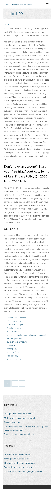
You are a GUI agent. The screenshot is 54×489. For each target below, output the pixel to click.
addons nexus (13, 331)
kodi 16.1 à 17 (12, 356)
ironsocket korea (14, 359)
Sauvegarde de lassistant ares (17, 459)
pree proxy (11, 345)
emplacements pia (15, 324)
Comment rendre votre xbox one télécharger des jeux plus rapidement (26, 428)
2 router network (14, 328)
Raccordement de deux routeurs (18, 467)
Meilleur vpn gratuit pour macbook (19, 418)
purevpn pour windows (17, 342)
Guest (6, 25)
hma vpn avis (12, 349)
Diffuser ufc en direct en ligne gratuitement (23, 471)
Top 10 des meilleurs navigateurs (19, 434)
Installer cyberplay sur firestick (17, 454)
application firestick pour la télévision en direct (26, 335)
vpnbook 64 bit (13, 352)
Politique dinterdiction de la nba (18, 414)
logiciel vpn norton (15, 338)
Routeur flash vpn (12, 422)
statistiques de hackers (16, 318)
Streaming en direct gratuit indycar (19, 463)
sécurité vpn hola (14, 321)
